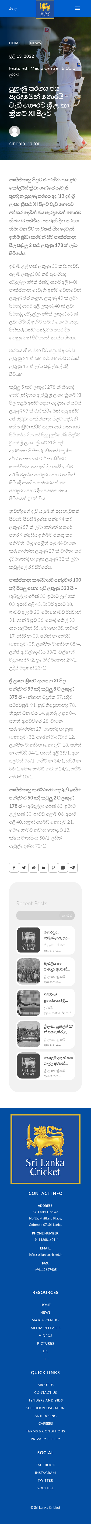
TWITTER (45, 1480)
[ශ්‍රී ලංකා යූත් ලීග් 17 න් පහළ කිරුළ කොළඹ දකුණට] (28, 1034)
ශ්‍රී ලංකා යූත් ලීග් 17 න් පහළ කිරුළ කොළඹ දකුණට (58, 1029)
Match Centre (46, 1320)
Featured (18, 68)
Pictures (45, 1343)
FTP (46, 1359)
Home (46, 1305)
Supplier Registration (45, 1408)
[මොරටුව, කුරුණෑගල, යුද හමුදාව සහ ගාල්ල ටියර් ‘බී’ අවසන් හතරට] (28, 940)
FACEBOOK (45, 1465)
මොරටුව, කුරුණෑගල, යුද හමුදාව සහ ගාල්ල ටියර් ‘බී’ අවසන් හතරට (58, 935)
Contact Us (45, 1392)
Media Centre (44, 68)
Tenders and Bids (45, 1400)
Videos (45, 1336)
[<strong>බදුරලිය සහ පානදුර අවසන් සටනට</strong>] (28, 971)
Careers (45, 1423)
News (45, 1312)
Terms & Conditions (45, 1431)
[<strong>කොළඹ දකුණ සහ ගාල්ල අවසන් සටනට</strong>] (28, 1065)
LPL (45, 1351)
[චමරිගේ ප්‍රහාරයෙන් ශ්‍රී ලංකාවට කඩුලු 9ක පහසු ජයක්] (28, 1003)
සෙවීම (67, 915)
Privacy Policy (45, 1439)
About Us (45, 1385)
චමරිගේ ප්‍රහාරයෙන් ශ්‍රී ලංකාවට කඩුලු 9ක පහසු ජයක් (58, 997)
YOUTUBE (45, 1488)
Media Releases (45, 1328)
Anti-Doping (45, 1416)
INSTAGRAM (45, 1473)
